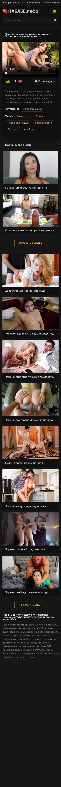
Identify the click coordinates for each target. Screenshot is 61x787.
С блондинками (32, 109)
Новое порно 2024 (18, 123)
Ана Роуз (29, 129)
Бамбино (12, 129)
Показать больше (30, 243)
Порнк (39, 116)
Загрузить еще (30, 605)
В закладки (44, 81)
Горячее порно (44, 123)
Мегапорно (23, 116)
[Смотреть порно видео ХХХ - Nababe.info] (20, 11)
